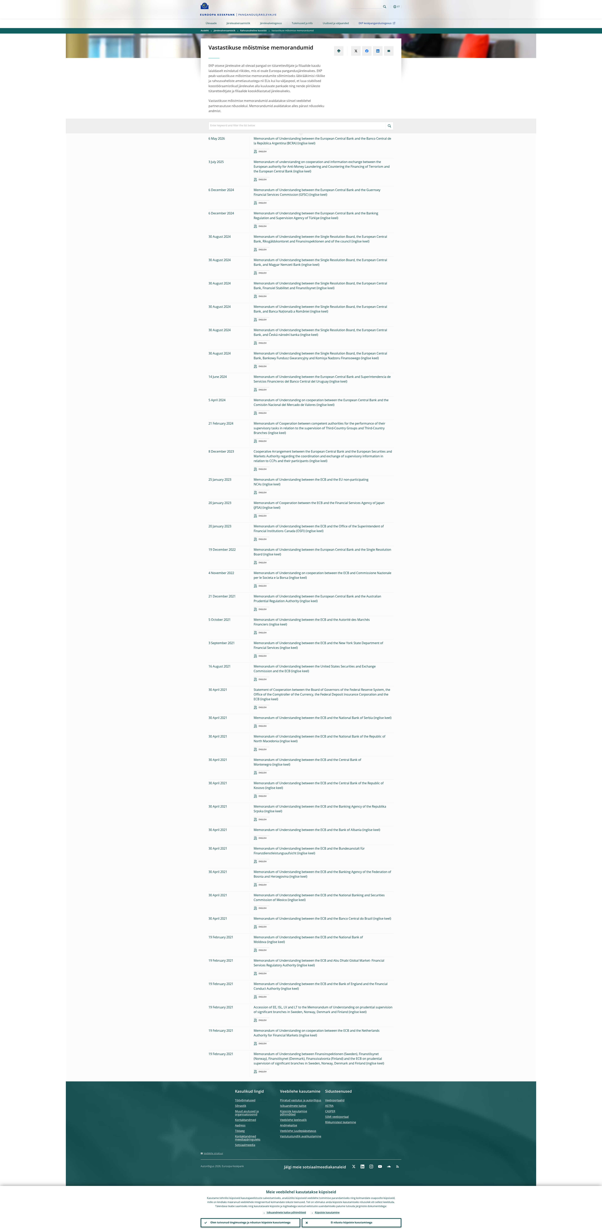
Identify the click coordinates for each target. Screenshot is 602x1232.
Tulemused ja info (302, 23)
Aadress (240, 1125)
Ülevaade (211, 23)
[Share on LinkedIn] (378, 51)
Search (384, 6)
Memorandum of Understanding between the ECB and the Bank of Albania (308, 830)
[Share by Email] (388, 51)
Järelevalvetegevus (271, 23)
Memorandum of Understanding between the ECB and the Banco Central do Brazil (313, 918)
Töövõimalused (245, 1100)
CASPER (330, 1111)
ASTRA (329, 1106)
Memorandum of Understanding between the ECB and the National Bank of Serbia (313, 718)
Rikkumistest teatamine (340, 1122)
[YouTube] (380, 1166)
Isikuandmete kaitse (293, 1106)
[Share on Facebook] (367, 51)
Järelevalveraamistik (238, 23)
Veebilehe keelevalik (293, 1120)
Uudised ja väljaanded (336, 23)
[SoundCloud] (389, 1166)
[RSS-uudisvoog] (397, 1166)
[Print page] (338, 51)
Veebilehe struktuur (213, 1153)
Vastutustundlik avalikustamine (300, 1136)
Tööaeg (240, 1131)
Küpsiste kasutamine (327, 1212)
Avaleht (205, 31)
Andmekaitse (288, 1125)
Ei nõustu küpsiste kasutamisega (351, 1222)
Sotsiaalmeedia (245, 1145)
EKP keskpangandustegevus (375, 23)
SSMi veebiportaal (337, 1117)
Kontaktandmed (245, 1120)
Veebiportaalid (334, 1100)
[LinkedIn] (362, 1166)
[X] (353, 1166)
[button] (390, 6)
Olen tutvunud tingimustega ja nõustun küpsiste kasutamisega (250, 1222)
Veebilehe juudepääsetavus (298, 1131)
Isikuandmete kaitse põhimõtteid (286, 1212)
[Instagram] (371, 1166)
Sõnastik (240, 1106)
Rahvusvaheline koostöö (253, 31)
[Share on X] (356, 51)
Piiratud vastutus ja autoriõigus (300, 1100)
